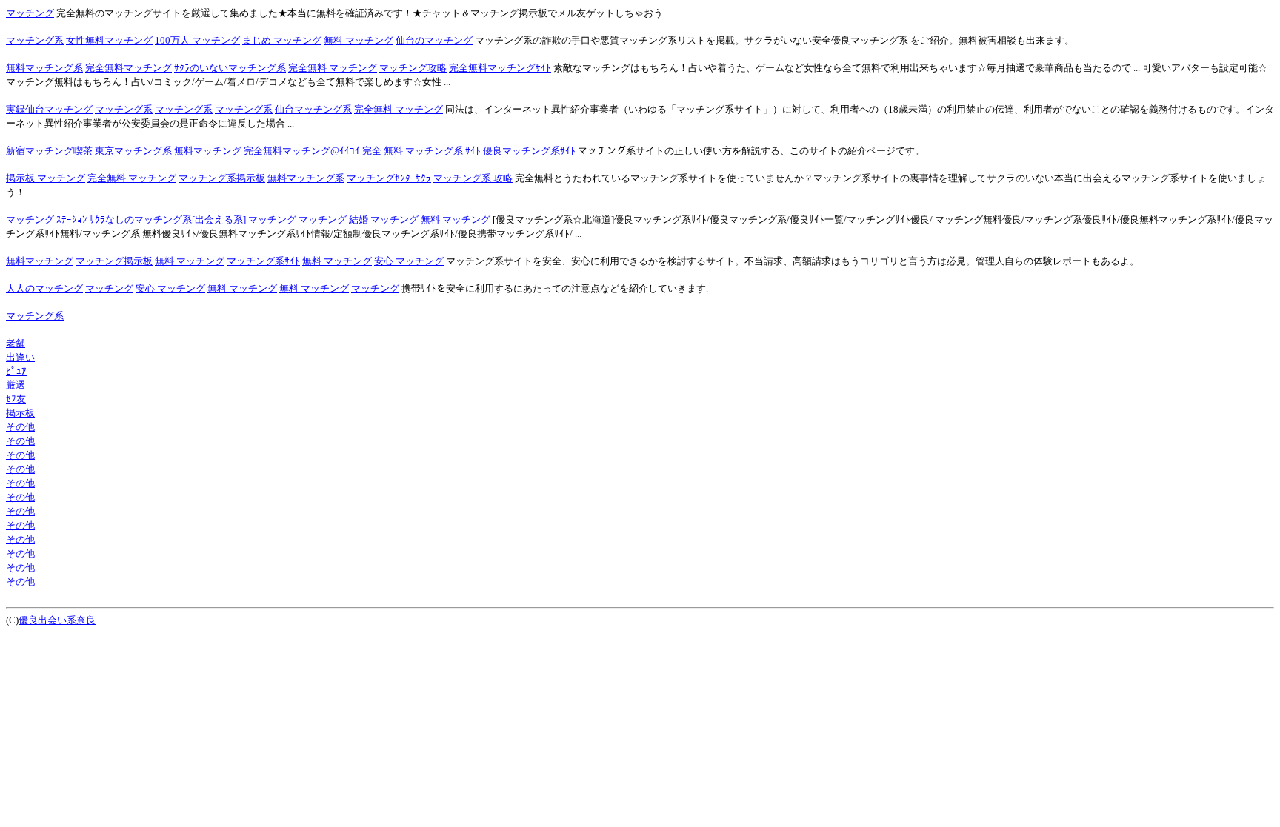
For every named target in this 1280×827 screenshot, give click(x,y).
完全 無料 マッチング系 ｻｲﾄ (421, 150)
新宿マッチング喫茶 (49, 150)
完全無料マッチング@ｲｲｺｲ (302, 150)
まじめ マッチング (281, 40)
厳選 (15, 384)
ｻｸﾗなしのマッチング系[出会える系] (168, 219)
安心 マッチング (409, 261)
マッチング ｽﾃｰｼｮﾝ (46, 219)
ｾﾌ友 (16, 398)
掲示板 (20, 412)
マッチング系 (35, 40)
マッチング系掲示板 (222, 178)
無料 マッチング (358, 40)
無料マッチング (207, 150)
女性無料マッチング (109, 40)
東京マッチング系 (133, 150)
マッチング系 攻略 (473, 178)
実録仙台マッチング (49, 109)
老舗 (15, 343)
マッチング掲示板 (114, 261)
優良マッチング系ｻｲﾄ (529, 150)
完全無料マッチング (128, 67)
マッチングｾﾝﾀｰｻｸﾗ (389, 178)
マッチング (30, 13)
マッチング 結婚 (333, 219)
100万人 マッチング (197, 40)
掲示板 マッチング (45, 178)
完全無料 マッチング (332, 67)
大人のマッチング (44, 288)
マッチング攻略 (413, 67)
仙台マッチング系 (313, 109)
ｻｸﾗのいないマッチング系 (230, 67)
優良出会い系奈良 (57, 620)
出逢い (20, 357)
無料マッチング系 (44, 67)
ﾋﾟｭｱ (16, 371)
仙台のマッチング (434, 40)
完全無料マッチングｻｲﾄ (500, 67)
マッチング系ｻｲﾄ (263, 261)
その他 (20, 426)
